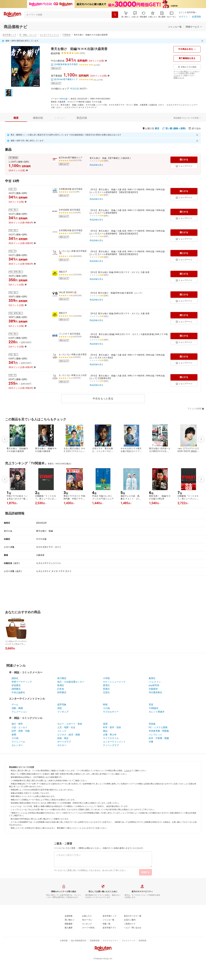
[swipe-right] (201, 439)
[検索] (115, 14)
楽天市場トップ (9, 35)
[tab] (16, 118)
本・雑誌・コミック (28, 35)
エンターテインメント (49, 35)
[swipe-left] (5, 439)
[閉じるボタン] (203, 40)
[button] (135, 14)
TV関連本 (66, 35)
